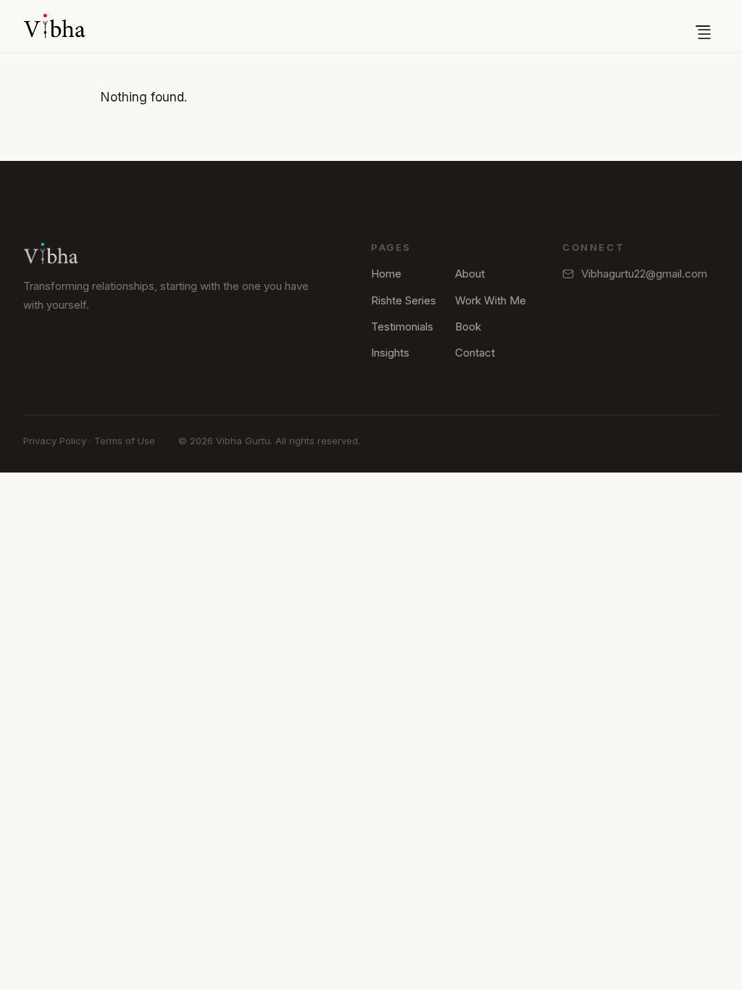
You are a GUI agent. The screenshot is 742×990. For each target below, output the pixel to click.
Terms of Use (124, 440)
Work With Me (490, 300)
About (470, 273)
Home (386, 273)
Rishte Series (403, 300)
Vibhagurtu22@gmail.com (644, 273)
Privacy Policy (54, 440)
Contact (475, 352)
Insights (390, 352)
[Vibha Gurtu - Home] (54, 26)
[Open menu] (703, 26)
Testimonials (402, 326)
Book (468, 326)
